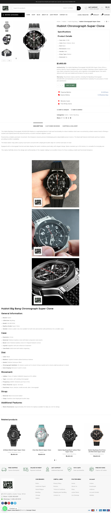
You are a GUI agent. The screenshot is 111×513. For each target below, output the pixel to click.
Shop (73, 489)
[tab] (38, 125)
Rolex (37, 483)
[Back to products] (107, 22)
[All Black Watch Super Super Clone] (14, 436)
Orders (91, 483)
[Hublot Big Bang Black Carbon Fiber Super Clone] (69, 436)
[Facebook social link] (62, 118)
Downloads (92, 486)
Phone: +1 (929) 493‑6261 (10, 496)
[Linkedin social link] (68, 118)
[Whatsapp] (5, 508)
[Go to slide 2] (56, 460)
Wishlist (91, 495)
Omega (38, 495)
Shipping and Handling (60, 492)
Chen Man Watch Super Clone (41, 450)
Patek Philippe (40, 489)
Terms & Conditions (59, 489)
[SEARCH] (79, 8)
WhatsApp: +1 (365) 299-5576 (12, 499)
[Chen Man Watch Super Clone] (42, 436)
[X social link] (64, 118)
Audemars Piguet (41, 486)
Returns (56, 486)
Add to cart (70, 85)
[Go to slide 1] (54, 460)
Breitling (38, 492)
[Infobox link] (92, 8)
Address (91, 489)
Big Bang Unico (16, 452)
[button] (3, 60)
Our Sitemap (75, 495)
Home (58, 21)
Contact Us (57, 495)
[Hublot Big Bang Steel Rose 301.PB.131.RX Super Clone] (97, 436)
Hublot (64, 21)
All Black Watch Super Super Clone (14, 450)
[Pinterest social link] (66, 118)
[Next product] (109, 22)
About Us (74, 486)
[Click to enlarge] (16, 58)
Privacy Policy (57, 483)
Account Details (94, 492)
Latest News (75, 492)
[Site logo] (5, 8)
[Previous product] (104, 22)
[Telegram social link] (70, 118)
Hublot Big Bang (72, 21)
